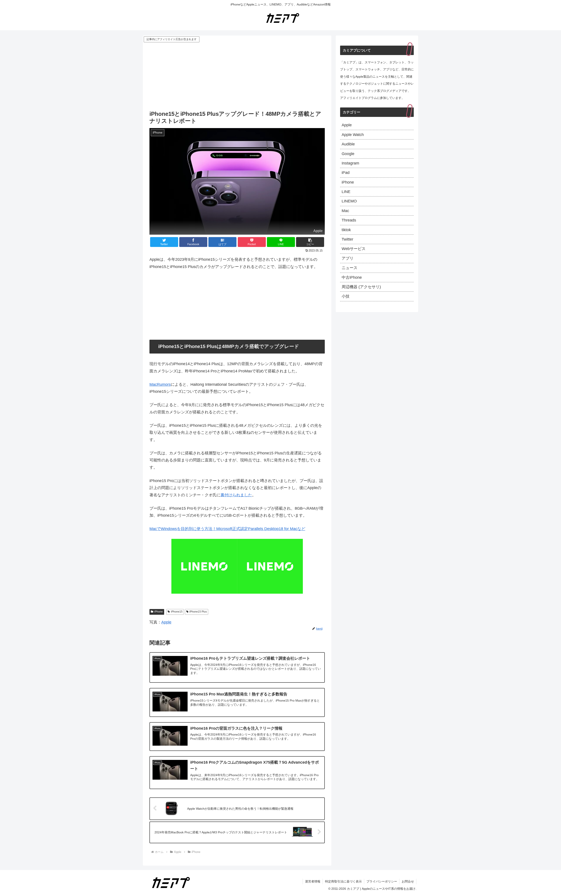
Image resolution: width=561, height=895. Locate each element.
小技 (346, 296)
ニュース (349, 268)
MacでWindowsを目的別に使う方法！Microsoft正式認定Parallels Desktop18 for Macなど (227, 529)
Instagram (350, 163)
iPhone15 (177, 611)
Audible (348, 144)
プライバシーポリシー (381, 881)
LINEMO (349, 201)
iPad (346, 172)
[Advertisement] (237, 76)
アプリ (347, 258)
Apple (166, 622)
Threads (349, 220)
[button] (310, 242)
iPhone (158, 611)
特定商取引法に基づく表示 (343, 881)
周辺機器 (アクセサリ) (361, 287)
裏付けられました (236, 495)
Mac (345, 211)
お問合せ (408, 881)
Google (348, 154)
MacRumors (160, 384)
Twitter (347, 239)
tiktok (346, 230)
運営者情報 (312, 881)
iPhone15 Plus (198, 611)
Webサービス (354, 249)
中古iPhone (352, 277)
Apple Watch (353, 134)
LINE (346, 191)
